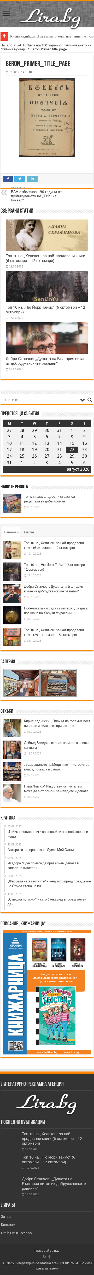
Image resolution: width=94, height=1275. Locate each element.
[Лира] (51, 18)
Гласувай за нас (47, 1250)
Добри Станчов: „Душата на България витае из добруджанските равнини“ (45, 361)
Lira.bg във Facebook (17, 1233)
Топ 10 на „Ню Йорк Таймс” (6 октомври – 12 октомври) (48, 1159)
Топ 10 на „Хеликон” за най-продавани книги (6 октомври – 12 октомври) (45, 258)
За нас (6, 1217)
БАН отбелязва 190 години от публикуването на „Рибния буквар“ (36, 194)
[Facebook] (49, 1257)
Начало (6, 45)
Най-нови (11, 532)
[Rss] (45, 1257)
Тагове (29, 532)
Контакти (8, 1225)
